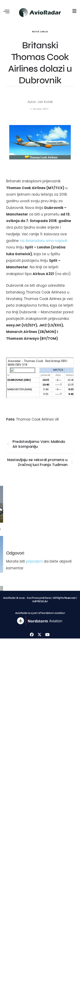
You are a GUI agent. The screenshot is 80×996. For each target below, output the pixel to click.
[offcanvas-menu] (6, 12)
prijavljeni (34, 561)
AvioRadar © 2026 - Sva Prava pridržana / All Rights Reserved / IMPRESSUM (40, 599)
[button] (74, 11)
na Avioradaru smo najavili (43, 240)
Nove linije (40, 31)
